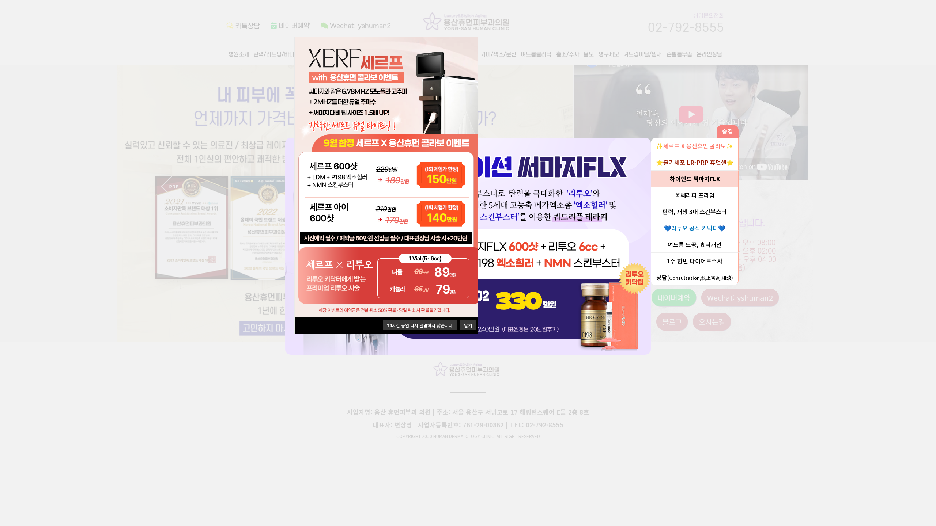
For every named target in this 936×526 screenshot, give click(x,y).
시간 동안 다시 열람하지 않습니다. (420, 325)
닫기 (468, 325)
